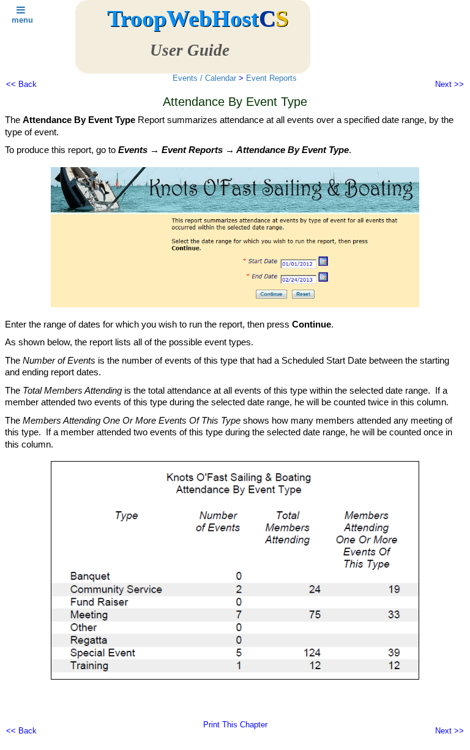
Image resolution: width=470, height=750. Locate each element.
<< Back (21, 84)
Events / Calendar (204, 78)
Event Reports (271, 78)
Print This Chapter (235, 724)
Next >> (449, 84)
